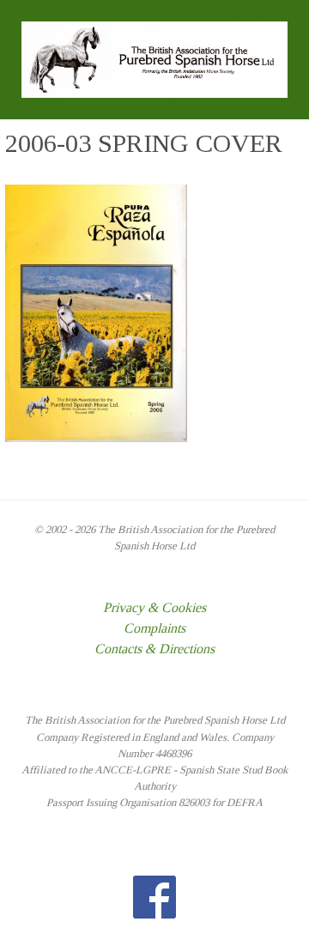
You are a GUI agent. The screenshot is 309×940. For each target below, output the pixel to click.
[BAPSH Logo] (154, 58)
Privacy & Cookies (154, 607)
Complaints (154, 628)
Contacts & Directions (154, 648)
